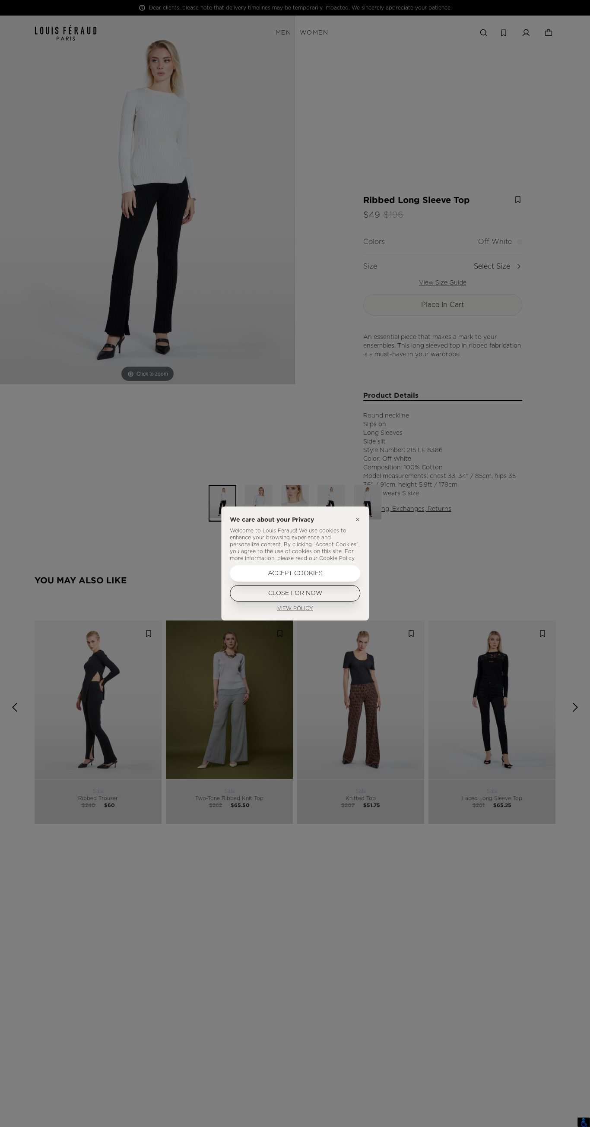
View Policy (295, 608)
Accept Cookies (295, 573)
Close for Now (295, 593)
